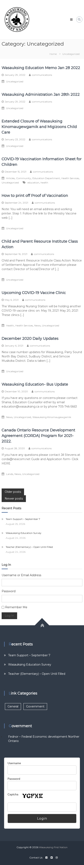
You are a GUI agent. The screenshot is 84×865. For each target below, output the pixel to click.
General (13, 706)
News (37, 325)
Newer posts (14, 498)
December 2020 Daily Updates (30, 338)
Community (23, 178)
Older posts (13, 492)
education (33, 182)
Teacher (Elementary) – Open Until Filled (29, 546)
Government (35, 706)
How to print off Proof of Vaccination (35, 195)
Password (8, 591)
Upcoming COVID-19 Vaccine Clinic (34, 292)
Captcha (13, 794)
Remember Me (16, 607)
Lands (9, 474)
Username (14, 763)
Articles (10, 178)
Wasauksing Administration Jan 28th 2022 (41, 94)
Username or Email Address (21, 575)
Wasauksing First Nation (53, 847)
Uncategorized (14, 81)
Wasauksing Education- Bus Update (35, 384)
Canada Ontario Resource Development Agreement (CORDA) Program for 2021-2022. (38, 435)
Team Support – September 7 (23, 519)
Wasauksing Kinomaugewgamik (51, 417)
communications (42, 74)
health (44, 182)
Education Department (46, 178)
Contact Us (35, 857)
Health (10, 325)
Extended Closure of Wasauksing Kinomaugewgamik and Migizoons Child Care (39, 127)
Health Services (70, 178)
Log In (9, 615)
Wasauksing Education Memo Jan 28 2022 (41, 68)
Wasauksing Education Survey (23, 532)
